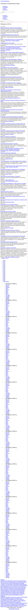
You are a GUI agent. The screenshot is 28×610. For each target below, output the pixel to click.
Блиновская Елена (16, 593)
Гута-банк (7, 604)
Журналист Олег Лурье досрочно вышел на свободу (12, 52)
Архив (4, 8)
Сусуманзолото (12, 604)
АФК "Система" (9, 167)
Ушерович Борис (15, 592)
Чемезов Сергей (4, 580)
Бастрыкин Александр (13, 580)
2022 (4, 275)
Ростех (19, 597)
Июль (7, 293)
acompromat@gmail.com (14, 608)
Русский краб (11, 603)
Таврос (11, 606)
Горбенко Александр (9, 590)
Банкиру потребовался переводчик (8, 152)
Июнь (7, 291)
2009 (4, 260)
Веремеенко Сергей (18, 594)
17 (7, 258)
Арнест (20, 605)
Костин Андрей (17, 46)
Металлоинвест (18, 48)
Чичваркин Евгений (13, 589)
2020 (4, 273)
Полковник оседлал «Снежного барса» (9, 204)
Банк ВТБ (8, 48)
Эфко (9, 597)
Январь (7, 286)
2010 (4, 261)
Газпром (12, 597)
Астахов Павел (19, 582)
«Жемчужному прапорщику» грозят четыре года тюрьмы (13, 183)
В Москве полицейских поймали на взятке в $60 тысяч (13, 123)
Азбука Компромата (5, 1)
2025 (4, 279)
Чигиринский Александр (21, 165)
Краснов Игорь (8, 592)
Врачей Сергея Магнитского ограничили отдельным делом (14, 199)
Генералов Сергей (9, 148)
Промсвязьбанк (10, 599)
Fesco (7, 149)
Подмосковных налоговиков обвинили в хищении (12, 116)
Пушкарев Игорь (16, 583)
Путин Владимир (9, 97)
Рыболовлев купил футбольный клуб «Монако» (11, 59)
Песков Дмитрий (20, 585)
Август (7, 294)
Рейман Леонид (8, 174)
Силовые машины (15, 40)
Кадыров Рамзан (12, 582)
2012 (4, 264)
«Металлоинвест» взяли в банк (7, 42)
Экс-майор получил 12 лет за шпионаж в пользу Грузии (13, 236)
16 (6, 258)
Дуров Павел (15, 586)
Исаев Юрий (17, 590)
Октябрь (7, 296)
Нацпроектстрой (23, 603)
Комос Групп (7, 606)
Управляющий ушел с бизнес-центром (9, 67)
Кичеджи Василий (9, 594)
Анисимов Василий (9, 46)
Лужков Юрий (8, 196)
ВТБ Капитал (17, 149)
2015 (4, 267)
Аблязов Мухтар (8, 158)
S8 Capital (24, 605)
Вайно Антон (16, 591)
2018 (4, 271)
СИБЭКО (15, 600)
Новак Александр (4, 589)
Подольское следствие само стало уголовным (11, 82)
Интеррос (13, 48)
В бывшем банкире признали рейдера (9, 241)
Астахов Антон (8, 593)
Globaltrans (11, 149)
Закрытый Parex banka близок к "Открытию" (10, 176)
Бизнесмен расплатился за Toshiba (8, 211)
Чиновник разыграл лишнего (7, 191)
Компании (5, 7)
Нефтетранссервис (5, 150)
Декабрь (7, 298)
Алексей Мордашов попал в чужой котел (10, 34)
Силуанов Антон (21, 586)
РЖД (10, 150)
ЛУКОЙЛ (7, 598)
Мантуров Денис (4, 582)
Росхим (18, 604)
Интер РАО (8, 40)
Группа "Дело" (9, 600)
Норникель (3, 50)
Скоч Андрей (9, 47)
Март (7, 288)
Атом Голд (15, 606)
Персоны (5, 6)
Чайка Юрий (8, 257)
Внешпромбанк (4, 603)
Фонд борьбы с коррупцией (12, 181)
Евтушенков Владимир (10, 165)
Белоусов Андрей (8, 583)
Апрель (7, 289)
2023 (4, 276)
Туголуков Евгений (18, 39)
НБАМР (12, 605)
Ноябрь (7, 297)
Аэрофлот (11, 598)
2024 (4, 278)
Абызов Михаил (22, 584)
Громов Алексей (13, 587)
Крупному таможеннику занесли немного (10, 220)
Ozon (6, 597)
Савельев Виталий (21, 587)
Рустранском (18, 601)
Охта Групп (21, 606)
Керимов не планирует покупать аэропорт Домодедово (13, 130)
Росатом (16, 597)
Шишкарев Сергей (9, 591)
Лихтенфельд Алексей (19, 148)
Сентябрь (8, 295)
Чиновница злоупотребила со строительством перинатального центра (11, 90)
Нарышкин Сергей (7, 586)
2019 (4, 272)
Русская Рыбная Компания (9, 601)
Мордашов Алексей (9, 39)
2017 (4, 269)
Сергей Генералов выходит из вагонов (9, 143)
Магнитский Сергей (9, 202)
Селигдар (3, 605)
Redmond (16, 605)
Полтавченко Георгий (17, 196)
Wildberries (3, 597)
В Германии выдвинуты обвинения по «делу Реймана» (13, 169)
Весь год (8, 284)
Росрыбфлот (16, 603)
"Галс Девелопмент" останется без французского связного (13, 161)
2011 (4, 262)
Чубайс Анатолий (15, 257)
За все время (6, 281)
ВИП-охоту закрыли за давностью (8, 136)
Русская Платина (18, 598)
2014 (4, 266)
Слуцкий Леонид (9, 584)
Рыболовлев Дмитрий (10, 65)
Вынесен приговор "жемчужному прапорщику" (11, 27)
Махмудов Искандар (5, 587)
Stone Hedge (7, 605)
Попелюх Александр (5, 585)
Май (7, 290)
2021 (4, 274)
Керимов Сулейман (9, 134)
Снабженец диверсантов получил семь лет (10, 230)
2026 (4, 280)
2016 (4, 268)
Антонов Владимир (9, 179)
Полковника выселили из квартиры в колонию (11, 76)
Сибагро (2, 604)
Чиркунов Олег (16, 97)
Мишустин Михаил (9, 121)
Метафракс (22, 604)
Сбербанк (8, 50)
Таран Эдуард (13, 585)
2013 (4, 265)
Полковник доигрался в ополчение (8, 247)
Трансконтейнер (15, 150)
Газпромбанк (3, 599)
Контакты (5, 9)
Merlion (2, 606)
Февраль (8, 287)
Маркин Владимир (9, 87)
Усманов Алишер (16, 47)
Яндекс (15, 599)
